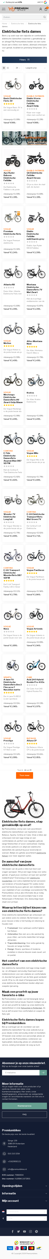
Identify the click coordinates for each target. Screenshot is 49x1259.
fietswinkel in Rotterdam (31, 1008)
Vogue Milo (32, 453)
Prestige (8, 740)
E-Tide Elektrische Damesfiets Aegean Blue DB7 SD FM (13, 458)
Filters (23, 59)
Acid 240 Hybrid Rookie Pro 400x (35, 680)
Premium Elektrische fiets (12, 232)
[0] (46, 9)
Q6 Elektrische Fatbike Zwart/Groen (34, 175)
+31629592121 (14, 1161)
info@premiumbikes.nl (17, 1169)
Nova (6, 629)
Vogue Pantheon (35, 570)
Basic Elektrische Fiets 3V (13, 99)
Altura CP (32, 740)
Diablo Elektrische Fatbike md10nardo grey (35, 235)
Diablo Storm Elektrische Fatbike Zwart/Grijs (33, 102)
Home (4, 23)
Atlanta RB (9, 284)
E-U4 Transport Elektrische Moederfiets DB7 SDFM (13, 574)
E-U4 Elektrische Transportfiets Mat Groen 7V (36, 517)
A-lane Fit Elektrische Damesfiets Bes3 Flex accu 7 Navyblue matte (13, 684)
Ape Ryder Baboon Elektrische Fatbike (10, 177)
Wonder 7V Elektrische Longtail (10, 517)
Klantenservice (24, 1106)
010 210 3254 (14, 1153)
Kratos (30, 393)
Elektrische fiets (17, 23)
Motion (7, 343)
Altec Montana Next (34, 342)
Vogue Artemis (35, 629)
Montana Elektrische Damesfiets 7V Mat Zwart (34, 288)
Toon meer (25, 775)
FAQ (25, 1114)
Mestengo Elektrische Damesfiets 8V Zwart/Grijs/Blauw (13, 398)
